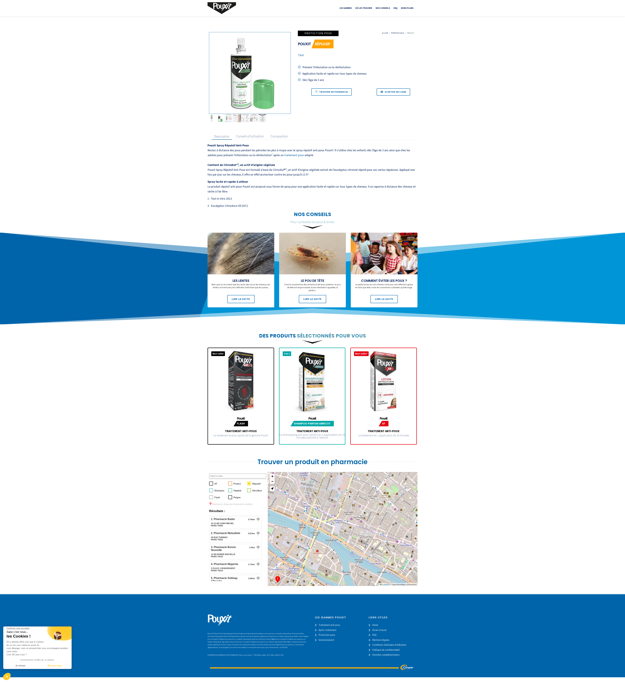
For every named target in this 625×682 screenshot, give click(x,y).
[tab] (221, 136)
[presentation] (222, 136)
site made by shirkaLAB (387, 675)
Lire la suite (241, 299)
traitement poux (294, 155)
